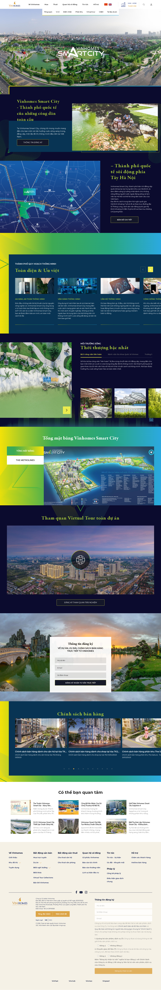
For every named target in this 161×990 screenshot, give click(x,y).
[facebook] (76, 893)
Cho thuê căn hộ (65, 857)
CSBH (101, 12)
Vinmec (89, 981)
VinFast (55, 981)
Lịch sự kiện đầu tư (90, 873)
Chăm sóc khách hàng (141, 857)
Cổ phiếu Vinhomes (90, 857)
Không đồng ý (116, 946)
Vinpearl (106, 981)
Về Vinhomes (33, 4)
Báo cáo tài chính (89, 862)
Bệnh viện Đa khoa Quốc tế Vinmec (123, 354)
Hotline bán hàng (138, 862)
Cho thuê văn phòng (66, 862)
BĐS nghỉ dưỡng (40, 868)
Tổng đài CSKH (44, 914)
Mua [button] (46, 4)
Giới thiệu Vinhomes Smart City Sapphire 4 (139, 804)
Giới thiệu (13, 857)
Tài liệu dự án (112, 12)
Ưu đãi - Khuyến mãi (115, 862)
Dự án (35, 862)
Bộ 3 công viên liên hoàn (91, 354)
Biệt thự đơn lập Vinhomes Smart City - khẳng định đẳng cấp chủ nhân (139, 824)
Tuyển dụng (14, 868)
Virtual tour (91, 12)
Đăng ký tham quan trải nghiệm (80, 602)
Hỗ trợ (96, 4)
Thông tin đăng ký (32, 142)
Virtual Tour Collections (43, 878)
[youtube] (81, 893)
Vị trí (57, 12)
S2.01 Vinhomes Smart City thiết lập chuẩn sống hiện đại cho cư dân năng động (44, 824)
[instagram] (86, 893)
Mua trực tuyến (40, 857)
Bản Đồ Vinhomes (41, 883)
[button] (150, 269)
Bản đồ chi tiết (124, 220)
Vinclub (72, 981)
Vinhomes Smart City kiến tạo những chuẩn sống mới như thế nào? (91, 824)
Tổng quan (48, 12)
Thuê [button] (55, 4)
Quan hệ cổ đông (70, 4)
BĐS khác (37, 873)
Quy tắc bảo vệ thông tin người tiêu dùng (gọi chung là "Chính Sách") (123, 929)
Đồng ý (102, 946)
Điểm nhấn (67, 12)
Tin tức (85, 4)
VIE (46, 920)
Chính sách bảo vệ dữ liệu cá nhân (132, 926)
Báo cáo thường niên (91, 868)
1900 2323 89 (61, 914)
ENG (50, 920)
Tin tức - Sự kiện (114, 857)
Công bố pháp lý (114, 873)
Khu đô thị (13, 862)
